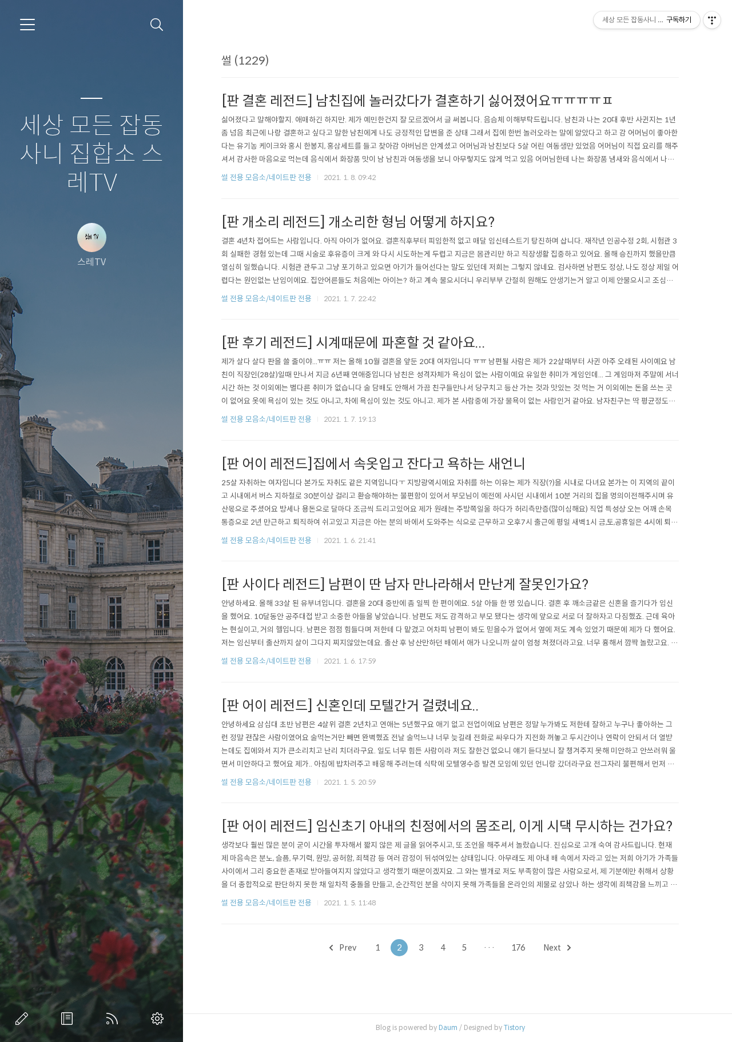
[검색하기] (157, 24)
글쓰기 (24, 1018)
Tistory (514, 1027)
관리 (159, 1018)
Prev (346, 948)
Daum (448, 1027)
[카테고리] (27, 24)
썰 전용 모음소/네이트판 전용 (266, 177)
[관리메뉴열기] (712, 20)
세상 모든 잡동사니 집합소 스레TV (91, 154)
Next (553, 948)
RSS (114, 1018)
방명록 (69, 1018)
